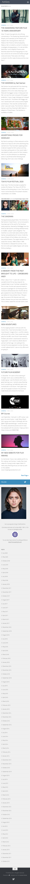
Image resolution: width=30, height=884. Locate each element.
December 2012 (7, 806)
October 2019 (6, 561)
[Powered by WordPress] (9, 875)
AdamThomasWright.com (15, 542)
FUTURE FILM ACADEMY (10, 372)
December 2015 (7, 666)
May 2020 (5, 557)
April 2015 (5, 697)
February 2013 (6, 799)
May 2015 (5, 693)
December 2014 (7, 713)
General (3, 25)
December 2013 (7, 760)
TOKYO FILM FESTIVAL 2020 (12, 182)
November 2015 (7, 670)
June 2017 (5, 607)
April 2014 (5, 744)
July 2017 (5, 604)
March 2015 (6, 701)
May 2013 (5, 787)
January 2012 (6, 849)
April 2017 (5, 615)
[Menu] (28, 2)
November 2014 (7, 717)
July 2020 (5, 553)
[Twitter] (25, 482)
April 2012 (5, 838)
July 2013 (5, 779)
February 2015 (6, 705)
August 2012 (6, 822)
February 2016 (6, 658)
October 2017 (6, 596)
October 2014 (6, 721)
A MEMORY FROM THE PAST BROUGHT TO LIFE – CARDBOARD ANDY (14, 274)
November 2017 (7, 592)
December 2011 (7, 853)
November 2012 (7, 810)
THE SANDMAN (7, 216)
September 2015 (7, 678)
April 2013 (5, 791)
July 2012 (5, 826)
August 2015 (6, 682)
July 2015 (5, 685)
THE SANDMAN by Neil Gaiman (13, 83)
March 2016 (6, 654)
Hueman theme (23, 875)
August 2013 (6, 775)
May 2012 (5, 834)
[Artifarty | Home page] (7, 2)
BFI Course (5, 414)
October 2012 (6, 814)
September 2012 (7, 818)
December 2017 (7, 588)
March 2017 (6, 619)
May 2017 (5, 611)
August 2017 (6, 600)
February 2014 (6, 752)
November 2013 (7, 764)
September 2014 (7, 725)
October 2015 (6, 674)
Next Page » (25, 475)
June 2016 (5, 643)
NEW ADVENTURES (8, 324)
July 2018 (5, 576)
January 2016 (6, 662)
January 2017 (6, 623)
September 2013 (7, 771)
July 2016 (5, 639)
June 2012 (5, 830)
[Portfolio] (28, 482)
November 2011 (7, 857)
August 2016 (6, 635)
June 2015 (5, 689)
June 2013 (5, 783)
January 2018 (6, 584)
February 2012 (6, 846)
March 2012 (6, 842)
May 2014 (5, 740)
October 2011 (6, 861)
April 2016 (5, 650)
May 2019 (5, 568)
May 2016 (5, 646)
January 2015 (6, 709)
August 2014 (6, 728)
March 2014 (6, 748)
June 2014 (5, 736)
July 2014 (5, 732)
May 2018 (5, 580)
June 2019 (5, 565)
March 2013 (6, 795)
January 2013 (6, 803)
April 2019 (5, 572)
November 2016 (7, 627)
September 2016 (7, 631)
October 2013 (6, 767)
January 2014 (6, 756)
